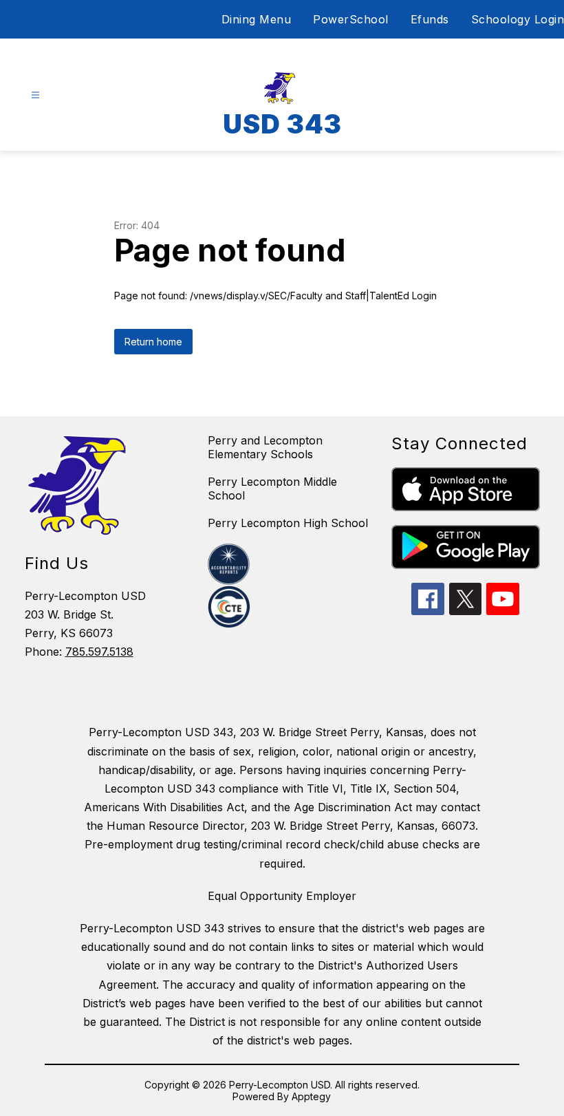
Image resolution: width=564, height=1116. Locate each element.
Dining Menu (256, 19)
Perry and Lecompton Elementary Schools (265, 447)
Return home (153, 341)
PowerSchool (351, 19)
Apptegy (311, 1096)
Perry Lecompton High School (288, 523)
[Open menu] (35, 95)
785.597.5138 (99, 651)
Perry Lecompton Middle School (272, 488)
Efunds (430, 19)
